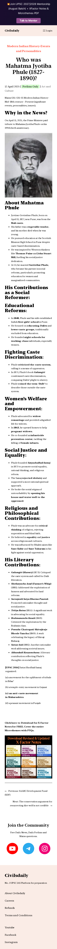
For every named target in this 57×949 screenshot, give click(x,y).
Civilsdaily (12, 30)
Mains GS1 (10, 97)
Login (49, 30)
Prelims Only (30, 86)
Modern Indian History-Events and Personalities (28, 48)
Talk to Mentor (29, 20)
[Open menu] (44, 30)
